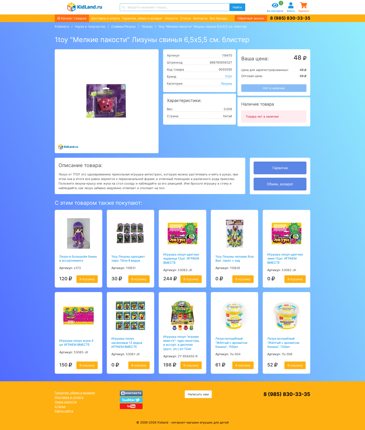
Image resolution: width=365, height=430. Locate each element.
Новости (171, 18)
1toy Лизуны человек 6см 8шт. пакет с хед (234, 258)
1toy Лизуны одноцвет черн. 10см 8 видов (128, 258)
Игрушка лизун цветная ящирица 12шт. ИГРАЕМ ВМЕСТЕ (181, 258)
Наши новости (66, 402)
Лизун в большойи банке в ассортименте (78, 258)
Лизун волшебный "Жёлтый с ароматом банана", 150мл (231, 343)
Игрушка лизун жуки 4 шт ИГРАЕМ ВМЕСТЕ (76, 342)
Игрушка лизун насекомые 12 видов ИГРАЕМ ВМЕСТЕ (126, 343)
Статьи (185, 18)
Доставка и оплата (105, 18)
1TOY (228, 76)
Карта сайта (64, 411)
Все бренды (218, 18)
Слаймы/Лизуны (123, 26)
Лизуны (147, 26)
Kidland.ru (62, 26)
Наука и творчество (90, 26)
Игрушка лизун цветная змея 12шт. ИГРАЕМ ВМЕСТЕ (285, 258)
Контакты (200, 18)
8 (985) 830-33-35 (290, 18)
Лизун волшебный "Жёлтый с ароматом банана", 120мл (283, 343)
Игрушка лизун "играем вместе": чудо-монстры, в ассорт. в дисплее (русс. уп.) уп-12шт (181, 343)
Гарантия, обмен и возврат (142, 18)
